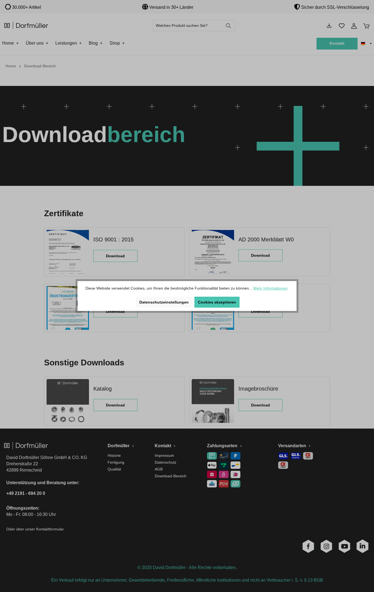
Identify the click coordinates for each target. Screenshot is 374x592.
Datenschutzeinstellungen (164, 302)
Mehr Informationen (270, 288)
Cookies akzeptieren (217, 302)
